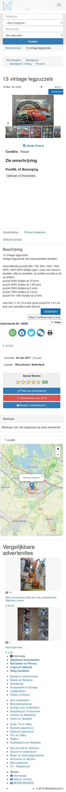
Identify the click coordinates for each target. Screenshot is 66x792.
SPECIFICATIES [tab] (12, 240)
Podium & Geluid (20, 694)
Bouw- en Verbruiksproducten (27, 755)
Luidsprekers (17, 691)
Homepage (20, 775)
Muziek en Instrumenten (24, 676)
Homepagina (13, 60)
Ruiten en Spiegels (21, 718)
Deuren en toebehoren (23, 751)
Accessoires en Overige (24, 687)
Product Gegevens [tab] (35, 232)
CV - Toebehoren (20, 766)
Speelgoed (31, 60)
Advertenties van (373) (33, 398)
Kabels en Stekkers (21, 680)
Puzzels (40, 63)
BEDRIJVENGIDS (23, 783)
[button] (57, 98)
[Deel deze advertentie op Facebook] (22, 333)
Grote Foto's (35, 146)
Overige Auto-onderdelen (24, 707)
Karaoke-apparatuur (22, 728)
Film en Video (18, 735)
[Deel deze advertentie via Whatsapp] (12, 333)
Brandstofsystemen (21, 704)
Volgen (57, 322)
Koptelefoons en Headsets (25, 742)
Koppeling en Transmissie (25, 711)
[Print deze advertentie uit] (50, 333)
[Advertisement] (28, 205)
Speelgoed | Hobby (20, 63)
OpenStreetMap (49, 535)
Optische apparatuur (22, 731)
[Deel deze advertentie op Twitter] (31, 333)
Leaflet (40, 535)
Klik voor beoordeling (33, 391)
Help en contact (22, 779)
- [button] (58, 454)
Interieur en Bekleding (23, 715)
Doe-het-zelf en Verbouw (24, 748)
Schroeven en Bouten (22, 759)
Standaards (16, 683)
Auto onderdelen (19, 700)
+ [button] (58, 449)
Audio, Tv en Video (21, 724)
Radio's (14, 739)
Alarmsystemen (19, 762)
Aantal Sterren (32, 376)
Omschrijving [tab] (10, 232)
